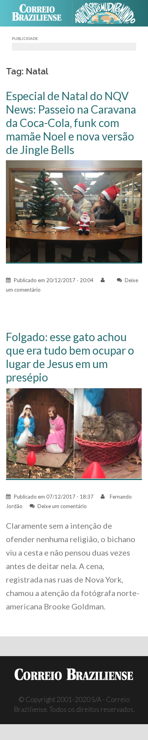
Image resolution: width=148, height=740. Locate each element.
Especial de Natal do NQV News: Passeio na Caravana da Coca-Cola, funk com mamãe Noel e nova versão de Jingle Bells (71, 122)
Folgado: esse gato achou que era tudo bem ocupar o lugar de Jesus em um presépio (70, 357)
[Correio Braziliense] (40, 13)
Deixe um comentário (62, 506)
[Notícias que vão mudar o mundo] (108, 13)
